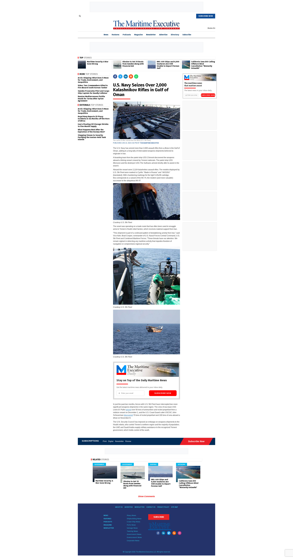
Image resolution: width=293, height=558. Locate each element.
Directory (175, 35)
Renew (128, 441)
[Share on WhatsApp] (136, 76)
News (106, 515)
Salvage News (132, 528)
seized (128, 410)
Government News (134, 534)
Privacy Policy (163, 507)
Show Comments (146, 496)
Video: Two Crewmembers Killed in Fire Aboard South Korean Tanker (93, 86)
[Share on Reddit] (131, 76)
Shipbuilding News (134, 519)
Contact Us (150, 507)
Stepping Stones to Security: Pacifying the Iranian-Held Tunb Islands (92, 137)
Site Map (174, 507)
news (106, 35)
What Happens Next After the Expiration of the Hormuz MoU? (91, 131)
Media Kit (211, 28)
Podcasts (127, 35)
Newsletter (151, 35)
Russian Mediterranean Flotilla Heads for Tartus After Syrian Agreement (91, 98)
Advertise (163, 35)
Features (115, 35)
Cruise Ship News (133, 522)
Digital (110, 441)
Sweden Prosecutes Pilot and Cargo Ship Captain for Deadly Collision (93, 92)
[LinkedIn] (163, 533)
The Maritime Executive (149, 143)
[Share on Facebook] (115, 76)
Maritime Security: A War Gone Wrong (97, 63)
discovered (128, 415)
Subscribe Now (162, 393)
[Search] (80, 16)
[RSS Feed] (174, 533)
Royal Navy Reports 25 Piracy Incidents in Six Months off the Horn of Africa (94, 118)
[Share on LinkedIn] (126, 76)
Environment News (134, 537)
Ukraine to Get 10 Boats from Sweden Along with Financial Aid (133, 64)
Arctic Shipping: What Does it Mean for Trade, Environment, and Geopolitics (93, 80)
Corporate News (133, 541)
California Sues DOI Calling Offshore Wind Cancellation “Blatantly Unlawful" (203, 65)
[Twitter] (169, 533)
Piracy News (131, 515)
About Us (119, 507)
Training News (132, 531)
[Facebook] (158, 533)
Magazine (138, 35)
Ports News (131, 525)
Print (105, 441)
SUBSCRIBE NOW (205, 16)
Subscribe (186, 35)
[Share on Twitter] (120, 76)
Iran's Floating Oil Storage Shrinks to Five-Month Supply (93, 125)
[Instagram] (179, 533)
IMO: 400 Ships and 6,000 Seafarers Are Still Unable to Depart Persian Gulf (168, 65)
